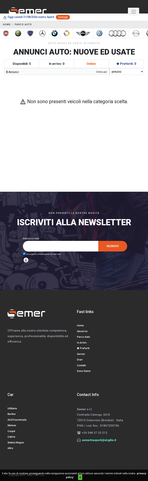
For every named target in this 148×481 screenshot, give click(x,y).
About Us (82, 331)
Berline (12, 414)
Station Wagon (16, 442)
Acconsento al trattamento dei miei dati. (43, 254)
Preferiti (84, 348)
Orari (79, 359)
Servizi (81, 354)
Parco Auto (83, 336)
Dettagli (63, 17)
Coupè (11, 431)
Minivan (12, 425)
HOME (7, 24)
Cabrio (11, 436)
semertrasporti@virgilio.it (99, 440)
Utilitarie (12, 408)
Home (80, 325)
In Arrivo (82, 342)
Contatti (81, 365)
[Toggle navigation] (133, 12)
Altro (10, 448)
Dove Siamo (84, 371)
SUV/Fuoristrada (17, 419)
